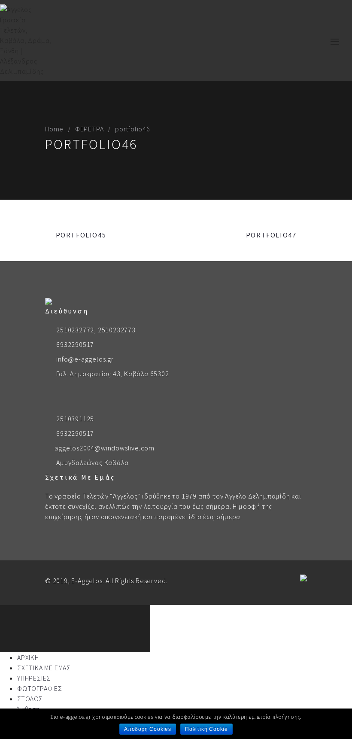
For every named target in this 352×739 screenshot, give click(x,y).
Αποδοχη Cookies (147, 729)
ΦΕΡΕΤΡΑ (89, 129)
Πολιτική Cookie (206, 729)
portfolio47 (271, 235)
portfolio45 (81, 235)
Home (54, 129)
